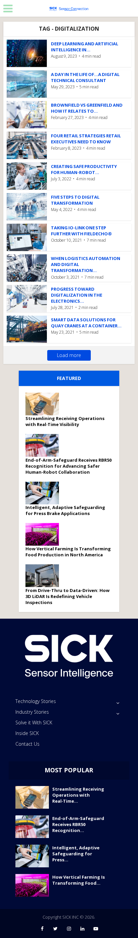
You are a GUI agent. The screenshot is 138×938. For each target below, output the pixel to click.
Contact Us (27, 744)
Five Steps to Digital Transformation (75, 200)
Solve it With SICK (33, 722)
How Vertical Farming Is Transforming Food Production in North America (68, 552)
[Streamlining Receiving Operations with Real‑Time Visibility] (44, 404)
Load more (69, 355)
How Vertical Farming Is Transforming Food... (78, 880)
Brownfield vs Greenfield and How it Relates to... (87, 108)
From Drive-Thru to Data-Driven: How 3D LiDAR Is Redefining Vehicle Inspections (67, 596)
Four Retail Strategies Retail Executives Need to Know (86, 139)
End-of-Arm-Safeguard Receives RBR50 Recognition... (78, 824)
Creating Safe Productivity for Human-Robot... (84, 169)
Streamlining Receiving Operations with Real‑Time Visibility (65, 421)
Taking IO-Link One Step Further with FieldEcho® (81, 231)
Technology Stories (35, 701)
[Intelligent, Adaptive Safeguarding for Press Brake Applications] (44, 493)
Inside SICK (27, 733)
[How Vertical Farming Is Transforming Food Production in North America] (44, 534)
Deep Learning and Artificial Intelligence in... (84, 47)
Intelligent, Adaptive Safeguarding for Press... (75, 854)
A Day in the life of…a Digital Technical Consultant (85, 77)
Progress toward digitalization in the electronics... (76, 295)
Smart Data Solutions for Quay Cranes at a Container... (86, 323)
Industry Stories (32, 712)
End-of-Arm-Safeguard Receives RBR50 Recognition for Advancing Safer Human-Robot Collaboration (68, 466)
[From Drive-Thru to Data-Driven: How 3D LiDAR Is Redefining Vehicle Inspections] (44, 575)
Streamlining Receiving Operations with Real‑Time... (78, 795)
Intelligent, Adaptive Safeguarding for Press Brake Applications (65, 510)
